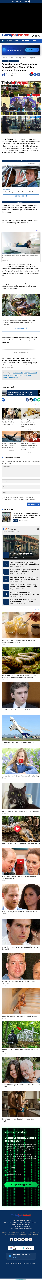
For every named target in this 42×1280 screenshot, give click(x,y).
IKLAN (36, 1235)
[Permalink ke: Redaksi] (4, 74)
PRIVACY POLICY (15, 1235)
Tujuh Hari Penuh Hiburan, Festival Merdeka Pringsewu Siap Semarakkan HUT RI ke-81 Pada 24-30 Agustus (26, 515)
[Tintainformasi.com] (15, 36)
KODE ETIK (11, 1233)
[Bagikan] (38, 74)
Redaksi (8, 74)
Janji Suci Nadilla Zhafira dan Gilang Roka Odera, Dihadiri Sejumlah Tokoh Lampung (23, 586)
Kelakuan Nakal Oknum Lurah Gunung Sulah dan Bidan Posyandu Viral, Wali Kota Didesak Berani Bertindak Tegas (24, 578)
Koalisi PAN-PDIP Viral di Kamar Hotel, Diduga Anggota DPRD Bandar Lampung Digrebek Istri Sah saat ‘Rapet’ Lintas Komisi (23, 601)
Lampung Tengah (14, 61)
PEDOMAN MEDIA (21, 1233)
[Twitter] (31, 400)
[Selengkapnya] (38, 529)
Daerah (15, 520)
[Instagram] (19, 1241)
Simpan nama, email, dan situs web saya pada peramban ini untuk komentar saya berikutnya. (20, 498)
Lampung (4, 61)
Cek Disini (15, 1257)
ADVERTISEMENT (27, 1235)
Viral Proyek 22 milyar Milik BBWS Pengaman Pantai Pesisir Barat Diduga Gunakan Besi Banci (24, 563)
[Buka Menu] (36, 35)
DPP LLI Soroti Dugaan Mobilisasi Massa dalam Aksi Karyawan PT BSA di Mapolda (24, 571)
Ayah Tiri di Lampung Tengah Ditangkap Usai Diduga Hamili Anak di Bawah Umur (24, 593)
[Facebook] (27, 400)
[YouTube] (23, 1241)
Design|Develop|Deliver (21, 1185)
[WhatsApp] (38, 400)
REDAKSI (4, 1233)
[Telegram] (35, 400)
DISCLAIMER (32, 1233)
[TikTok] (27, 1241)
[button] (32, 35)
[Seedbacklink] (30, 1239)
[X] (15, 1241)
